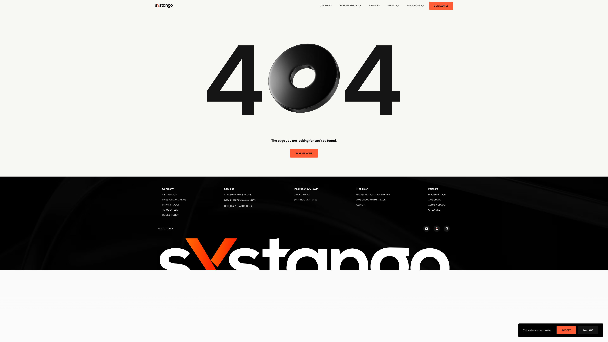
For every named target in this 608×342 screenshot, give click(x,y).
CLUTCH (360, 204)
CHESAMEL (434, 209)
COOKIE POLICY (170, 214)
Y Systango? (169, 194)
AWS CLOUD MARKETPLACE (371, 199)
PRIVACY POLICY (170, 204)
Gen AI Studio (302, 194)
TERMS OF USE (170, 209)
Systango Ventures (305, 199)
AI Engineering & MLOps (237, 194)
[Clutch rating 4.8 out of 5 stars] (437, 228)
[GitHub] (447, 228)
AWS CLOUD (434, 199)
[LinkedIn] (426, 228)
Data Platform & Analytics (240, 200)
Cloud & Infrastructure (238, 206)
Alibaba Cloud (436, 204)
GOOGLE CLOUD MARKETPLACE (373, 194)
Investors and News (174, 199)
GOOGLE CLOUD (437, 194)
